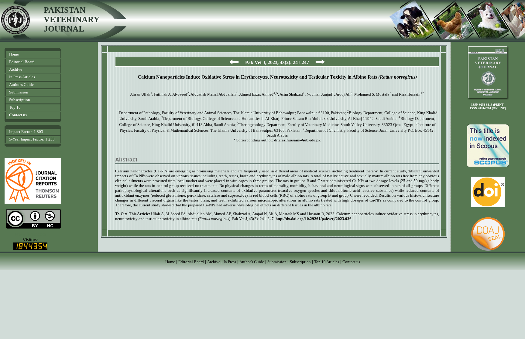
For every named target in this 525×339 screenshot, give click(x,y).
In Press (230, 261)
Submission (18, 92)
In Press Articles (22, 77)
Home (14, 54)
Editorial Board (22, 61)
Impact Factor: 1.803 (26, 131)
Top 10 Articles (326, 261)
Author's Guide (21, 84)
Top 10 (15, 107)
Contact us (18, 115)
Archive (15, 69)
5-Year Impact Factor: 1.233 (32, 139)
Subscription (19, 99)
